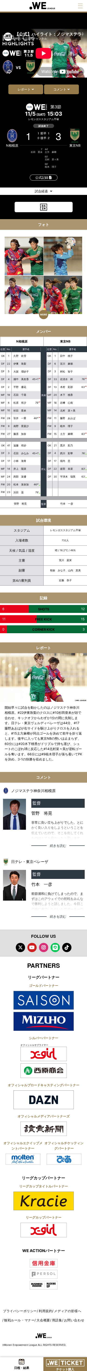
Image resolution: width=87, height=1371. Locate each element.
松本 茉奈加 (21, 484)
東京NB (75, 145)
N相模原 (12, 145)
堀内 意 (65, 461)
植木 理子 (50, 166)
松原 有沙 (19, 402)
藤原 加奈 (19, 434)
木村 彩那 (66, 387)
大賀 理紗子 (21, 371)
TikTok (66, 947)
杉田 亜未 (36, 152)
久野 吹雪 (19, 355)
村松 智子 (66, 371)
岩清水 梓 (66, 379)
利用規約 (45, 1311)
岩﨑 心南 (66, 402)
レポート (24, 89)
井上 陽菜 (19, 468)
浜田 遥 (18, 492)
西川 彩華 (66, 453)
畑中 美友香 (21, 379)
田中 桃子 (66, 355)
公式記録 (42, 177)
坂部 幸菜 (66, 468)
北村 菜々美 (52, 159)
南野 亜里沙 (21, 426)
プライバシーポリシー (20, 1311)
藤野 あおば (67, 418)
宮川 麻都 (66, 363)
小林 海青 (19, 461)
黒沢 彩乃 (66, 445)
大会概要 (43, 1320)
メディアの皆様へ (67, 1311)
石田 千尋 (19, 394)
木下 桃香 (66, 394)
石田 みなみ (21, 453)
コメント (59, 89)
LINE (55, 947)
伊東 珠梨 (19, 363)
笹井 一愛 (19, 418)
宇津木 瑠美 (67, 476)
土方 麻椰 (50, 152)
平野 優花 (19, 387)
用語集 (57, 1320)
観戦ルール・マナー (19, 1320)
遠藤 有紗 (19, 445)
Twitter (20, 947)
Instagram (43, 947)
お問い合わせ (74, 1320)
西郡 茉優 (19, 476)
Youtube (32, 947)
